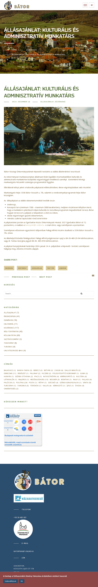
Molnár (55, 379)
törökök (35, 386)
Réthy (43, 383)
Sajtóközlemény (11, 339)
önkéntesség (11, 389)
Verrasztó (59, 386)
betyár (48, 370)
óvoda (79, 386)
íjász (70, 386)
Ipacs (38, 376)
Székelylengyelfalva (70, 383)
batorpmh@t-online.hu (34, 225)
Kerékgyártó (67, 376)
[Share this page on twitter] (50, 268)
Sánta (87, 383)
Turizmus (8, 347)
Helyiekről (9, 324)
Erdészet (23, 373)
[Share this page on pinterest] (22, 268)
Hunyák (9, 376)
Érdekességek (10, 316)
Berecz (38, 370)
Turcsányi (10, 386)
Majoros (24, 379)
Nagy (77, 379)
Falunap (35, 373)
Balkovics (10, 370)
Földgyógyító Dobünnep (66, 373)
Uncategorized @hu (13, 351)
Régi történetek (11, 332)
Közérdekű (31, 50)
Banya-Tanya (24, 370)
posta (33, 383)
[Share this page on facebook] (9, 268)
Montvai (66, 379)
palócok (9, 383)
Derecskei (10, 373)
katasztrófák (51, 376)
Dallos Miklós (73, 370)
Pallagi (87, 379)
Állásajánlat (47, 101)
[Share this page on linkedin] (62, 268)
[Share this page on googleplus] (37, 268)
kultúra (81, 376)
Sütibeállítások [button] (10, 581)
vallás (47, 386)
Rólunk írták (10, 335)
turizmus (23, 386)
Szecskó (53, 383)
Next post (45, 277)
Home (14, 50)
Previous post (21, 277)
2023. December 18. (21, 101)
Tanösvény (9, 343)
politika (21, 383)
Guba (84, 373)
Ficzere (46, 373)
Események (8, 320)
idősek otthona (24, 376)
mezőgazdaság (39, 379)
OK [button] (22, 581)
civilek (58, 370)
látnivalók (10, 379)
